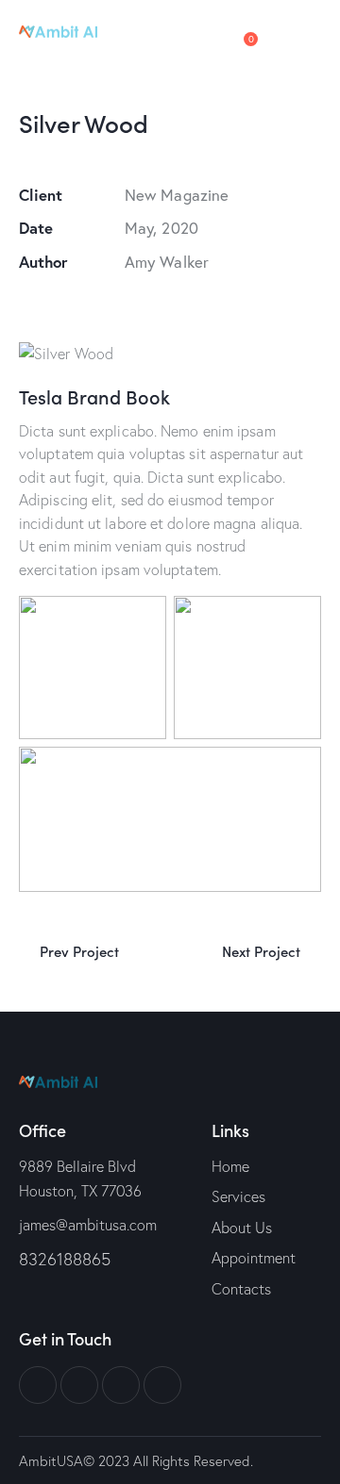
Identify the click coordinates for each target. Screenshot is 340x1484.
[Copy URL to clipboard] (160, 300)
